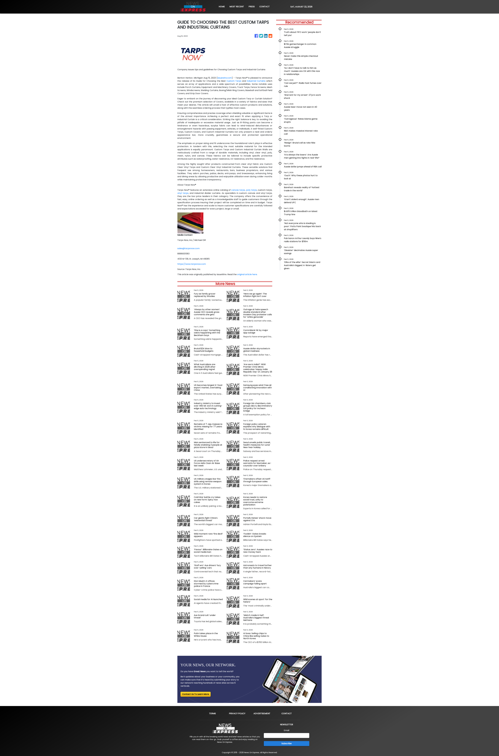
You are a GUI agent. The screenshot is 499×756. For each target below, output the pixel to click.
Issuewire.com (224, 77)
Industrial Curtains (256, 80)
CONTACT (264, 6)
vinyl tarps (182, 193)
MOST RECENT (236, 6)
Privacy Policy (237, 713)
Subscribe (286, 743)
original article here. (247, 274)
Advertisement (262, 713)
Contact (286, 713)
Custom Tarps (233, 80)
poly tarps (251, 190)
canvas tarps (238, 190)
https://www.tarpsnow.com (191, 264)
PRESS (252, 6)
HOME (222, 6)
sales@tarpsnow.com (188, 248)
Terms (212, 713)
